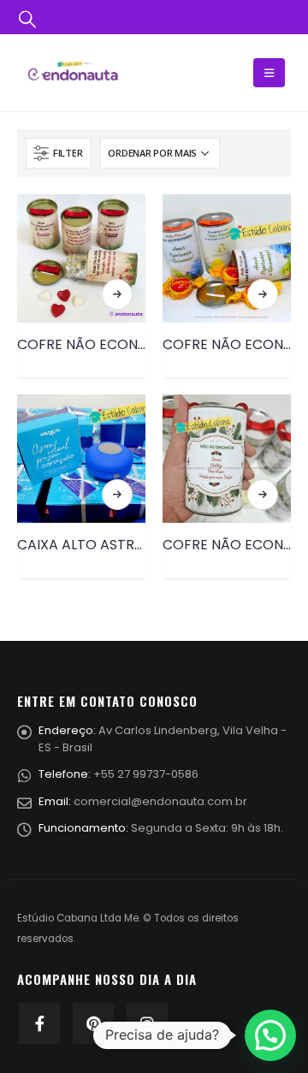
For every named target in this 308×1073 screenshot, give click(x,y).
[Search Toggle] (27, 18)
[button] (270, 1035)
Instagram (147, 1023)
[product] (81, 258)
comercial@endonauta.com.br (160, 801)
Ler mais (117, 294)
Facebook (39, 1023)
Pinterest (93, 1023)
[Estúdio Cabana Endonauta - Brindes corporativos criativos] (73, 72)
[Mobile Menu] (269, 72)
